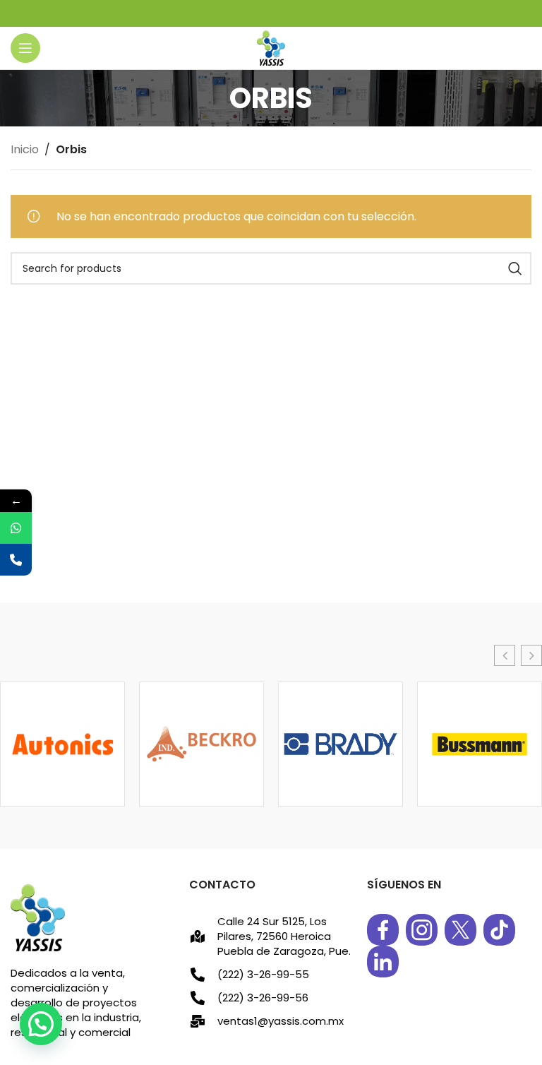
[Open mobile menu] (25, 48)
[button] (504, 655)
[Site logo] (271, 47)
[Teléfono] (16, 560)
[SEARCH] (515, 268)
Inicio (25, 149)
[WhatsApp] (16, 528)
